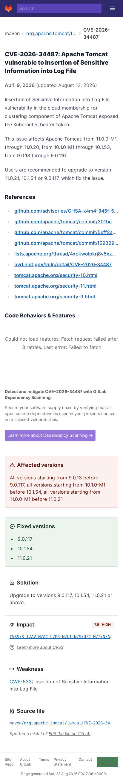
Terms (44, 759)
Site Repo (9, 761)
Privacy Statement (62, 761)
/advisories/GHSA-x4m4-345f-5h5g (68, 211)
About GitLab (25, 761)
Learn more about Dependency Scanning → (50, 435)
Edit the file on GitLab (69, 733)
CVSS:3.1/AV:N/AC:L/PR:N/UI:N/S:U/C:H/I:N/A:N (62, 636)
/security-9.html (54, 297)
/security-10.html (55, 275)
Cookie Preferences (107, 761)
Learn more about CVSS (40, 647)
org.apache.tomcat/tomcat (56, 33)
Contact (85, 759)
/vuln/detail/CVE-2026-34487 (63, 264)
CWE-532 (21, 682)
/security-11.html (55, 286)
